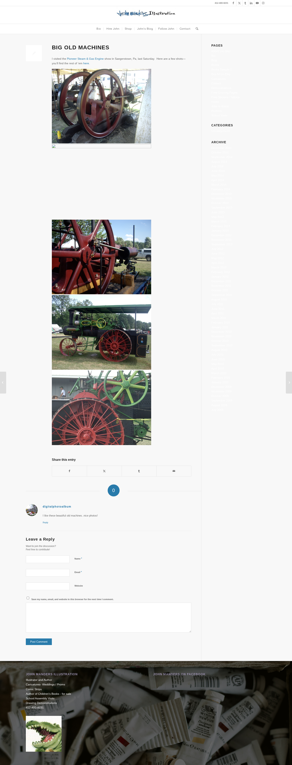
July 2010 (217, 354)
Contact (216, 83)
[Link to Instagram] (263, 3)
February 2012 (220, 272)
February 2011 (220, 322)
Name (78, 558)
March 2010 (218, 373)
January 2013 (220, 230)
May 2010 (217, 363)
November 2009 (221, 391)
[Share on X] (104, 471)
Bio (213, 55)
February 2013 (220, 226)
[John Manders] (146, 15)
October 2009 (220, 396)
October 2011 (219, 290)
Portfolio (216, 110)
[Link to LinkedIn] (251, 3)
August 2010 (219, 350)
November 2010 (221, 336)
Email (78, 572)
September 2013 (221, 207)
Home (215, 101)
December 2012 (221, 235)
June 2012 (218, 253)
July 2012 (217, 248)
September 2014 (221, 157)
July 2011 (217, 304)
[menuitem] (98, 29)
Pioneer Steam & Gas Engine (85, 58)
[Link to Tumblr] (245, 3)
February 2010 (220, 377)
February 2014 (220, 189)
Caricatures (218, 78)
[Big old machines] (34, 53)
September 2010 (221, 345)
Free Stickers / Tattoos (225, 97)
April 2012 (217, 262)
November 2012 (221, 239)
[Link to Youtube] (257, 3)
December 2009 (221, 386)
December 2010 (221, 331)
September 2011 (221, 294)
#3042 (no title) (220, 51)
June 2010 (218, 359)
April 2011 (217, 313)
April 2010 (217, 368)
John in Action (220, 106)
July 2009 (217, 409)
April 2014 (217, 180)
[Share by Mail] (174, 471)
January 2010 (220, 382)
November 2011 (221, 285)
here (86, 63)
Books (215, 64)
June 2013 (218, 212)
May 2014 (217, 175)
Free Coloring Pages (224, 92)
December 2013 (221, 193)
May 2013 (217, 216)
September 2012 (221, 244)
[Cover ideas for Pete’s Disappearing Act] (3, 383)
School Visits (219, 115)
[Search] (195, 29)
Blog (214, 60)
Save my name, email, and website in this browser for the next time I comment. (72, 599)
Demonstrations (221, 88)
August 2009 (219, 405)
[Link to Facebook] (233, 3)
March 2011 (218, 318)
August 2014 (219, 161)
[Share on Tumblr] (139, 471)
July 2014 (217, 166)
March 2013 (218, 221)
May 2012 (217, 258)
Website (78, 586)
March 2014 (218, 184)
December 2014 (221, 147)
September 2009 (221, 400)
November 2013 (221, 198)
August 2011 (219, 299)
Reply (45, 522)
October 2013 (220, 203)
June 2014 (218, 170)
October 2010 (220, 340)
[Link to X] (239, 3)
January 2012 (220, 276)
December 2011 (221, 281)
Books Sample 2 (221, 69)
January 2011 (219, 327)
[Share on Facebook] (69, 471)
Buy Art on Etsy (220, 74)
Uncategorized (220, 131)
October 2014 (220, 152)
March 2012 (218, 267)
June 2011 (217, 308)
